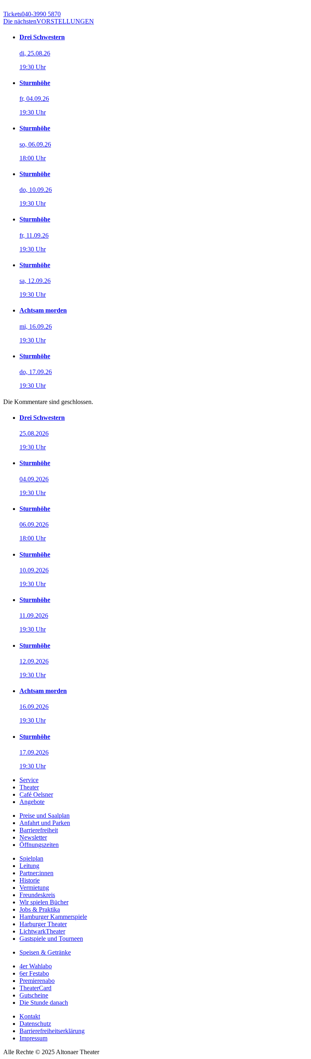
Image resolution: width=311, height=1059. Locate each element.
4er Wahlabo (35, 966)
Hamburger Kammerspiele (53, 916)
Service (28, 779)
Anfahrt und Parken (44, 822)
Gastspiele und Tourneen (51, 938)
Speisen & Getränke (45, 952)
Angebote (32, 801)
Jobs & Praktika (39, 909)
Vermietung (34, 887)
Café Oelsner (36, 794)
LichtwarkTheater (42, 931)
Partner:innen (36, 873)
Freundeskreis (37, 894)
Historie (29, 880)
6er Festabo (34, 973)
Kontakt (29, 1016)
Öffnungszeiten (39, 844)
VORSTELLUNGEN (48, 21)
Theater (29, 787)
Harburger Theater (43, 924)
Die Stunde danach (43, 1002)
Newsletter (33, 837)
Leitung (29, 865)
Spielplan (31, 858)
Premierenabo (37, 980)
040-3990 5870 (32, 14)
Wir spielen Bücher (43, 902)
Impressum (33, 1038)
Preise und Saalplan (44, 815)
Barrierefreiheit (38, 830)
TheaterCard (35, 988)
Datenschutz (35, 1023)
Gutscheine (33, 995)
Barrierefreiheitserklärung (52, 1030)
